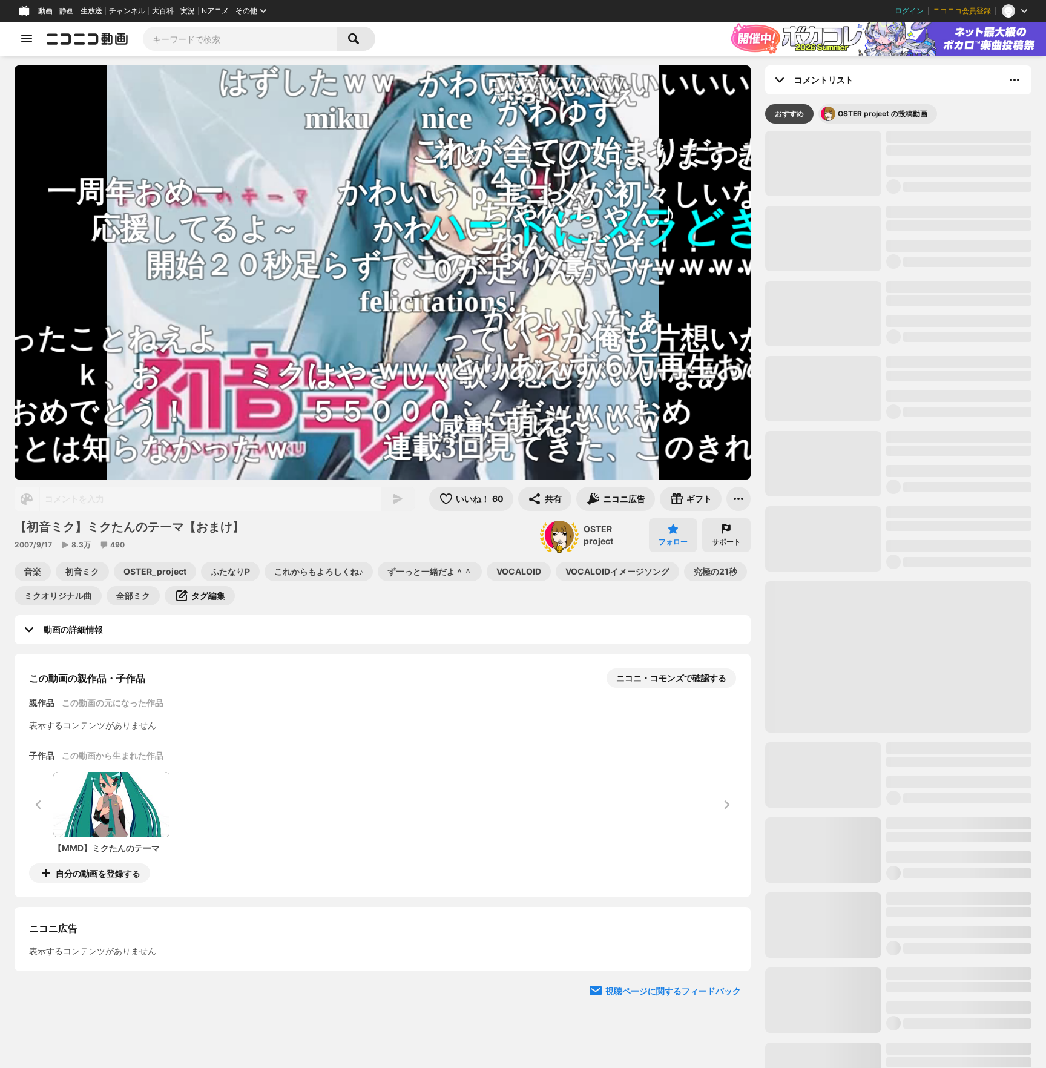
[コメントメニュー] (1014, 80)
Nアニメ (215, 11)
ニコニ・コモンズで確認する (671, 678)
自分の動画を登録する (98, 873)
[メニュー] (738, 499)
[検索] (356, 39)
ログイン (909, 11)
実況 (187, 11)
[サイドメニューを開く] (27, 39)
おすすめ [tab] (789, 113)
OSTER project (598, 535)
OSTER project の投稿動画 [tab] (882, 113)
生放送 (91, 11)
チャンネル (127, 11)
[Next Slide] (726, 985)
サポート (726, 541)
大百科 (163, 11)
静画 (66, 11)
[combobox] (240, 39)
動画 (45, 11)
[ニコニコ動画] (87, 39)
